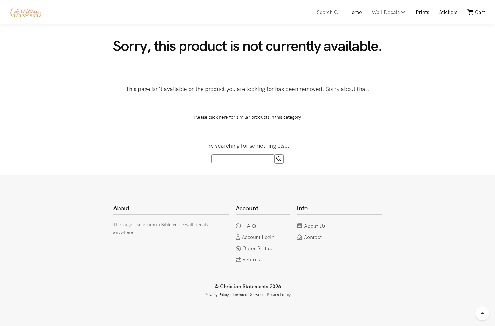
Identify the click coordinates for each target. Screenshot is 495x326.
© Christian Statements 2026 (247, 286)
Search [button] (325, 11)
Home (355, 11)
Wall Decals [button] (386, 11)
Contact (312, 236)
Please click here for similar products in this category (247, 117)
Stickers (448, 11)
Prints (422, 11)
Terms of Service (248, 294)
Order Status (257, 248)
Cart (479, 11)
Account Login (258, 236)
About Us (314, 225)
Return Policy (279, 294)
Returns (251, 259)
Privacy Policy (216, 294)
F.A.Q (249, 225)
